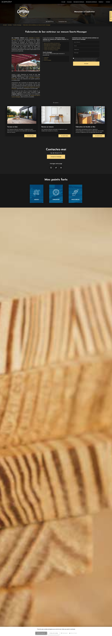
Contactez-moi (62, 21)
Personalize (65, 633)
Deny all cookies (54, 633)
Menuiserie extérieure (91, 2)
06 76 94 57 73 (49, 21)
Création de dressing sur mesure (51, 49)
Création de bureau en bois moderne (52, 48)
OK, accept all (41, 633)
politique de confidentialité (90, 61)
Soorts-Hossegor (17, 25)
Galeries (101, 2)
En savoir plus (30, 136)
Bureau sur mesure (47, 127)
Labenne (46, 58)
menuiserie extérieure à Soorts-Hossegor (26, 87)
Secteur (10, 25)
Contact (108, 2)
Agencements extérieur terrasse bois (52, 43)
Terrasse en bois (12, 127)
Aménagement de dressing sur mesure (52, 44)
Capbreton (46, 57)
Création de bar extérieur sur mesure (52, 47)
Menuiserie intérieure (78, 2)
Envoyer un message (56, 156)
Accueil (63, 2)
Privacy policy (73, 633)
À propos (69, 2)
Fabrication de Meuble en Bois (85, 127)
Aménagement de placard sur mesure (52, 45)
